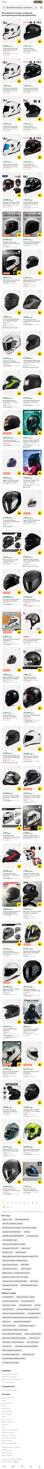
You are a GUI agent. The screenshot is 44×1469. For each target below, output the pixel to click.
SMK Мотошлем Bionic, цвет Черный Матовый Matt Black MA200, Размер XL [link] (11, 756)
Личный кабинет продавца (10, 1374)
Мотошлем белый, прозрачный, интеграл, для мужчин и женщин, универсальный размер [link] (11, 836)
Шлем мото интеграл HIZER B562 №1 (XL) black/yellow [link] (31, 952)
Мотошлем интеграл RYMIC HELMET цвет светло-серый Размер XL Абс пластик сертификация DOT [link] (11, 203)
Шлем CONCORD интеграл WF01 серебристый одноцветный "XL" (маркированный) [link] (31, 520)
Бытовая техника (7, 1403)
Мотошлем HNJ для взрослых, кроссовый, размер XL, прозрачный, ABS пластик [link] (12, 716)
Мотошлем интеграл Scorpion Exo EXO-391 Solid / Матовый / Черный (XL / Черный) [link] (32, 600)
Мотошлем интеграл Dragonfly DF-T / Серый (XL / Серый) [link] (32, 320)
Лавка (13, 1466)
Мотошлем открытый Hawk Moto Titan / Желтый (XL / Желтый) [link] (31, 1150)
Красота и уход (6, 1419)
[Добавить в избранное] (19, 20)
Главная (4, 1466)
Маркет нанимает (7, 1453)
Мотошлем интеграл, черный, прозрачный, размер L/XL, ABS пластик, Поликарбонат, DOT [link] (31, 677)
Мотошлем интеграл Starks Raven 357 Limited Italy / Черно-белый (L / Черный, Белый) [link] (11, 600)
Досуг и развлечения (8, 1398)
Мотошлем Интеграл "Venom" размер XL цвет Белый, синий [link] (30, 1189)
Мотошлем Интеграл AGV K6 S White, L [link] (31, 1072)
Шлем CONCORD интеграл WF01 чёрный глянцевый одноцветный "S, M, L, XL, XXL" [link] (11, 677)
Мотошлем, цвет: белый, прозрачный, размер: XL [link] (10, 49)
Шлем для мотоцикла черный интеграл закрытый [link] (11, 242)
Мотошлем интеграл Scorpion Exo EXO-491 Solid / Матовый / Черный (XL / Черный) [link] (11, 440)
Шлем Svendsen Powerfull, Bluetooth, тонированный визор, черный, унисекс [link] (31, 440)
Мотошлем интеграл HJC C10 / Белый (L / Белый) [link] (31, 756)
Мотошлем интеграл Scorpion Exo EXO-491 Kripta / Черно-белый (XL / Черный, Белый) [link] (11, 361)
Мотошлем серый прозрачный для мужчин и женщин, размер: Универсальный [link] (11, 952)
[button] (41, 7)
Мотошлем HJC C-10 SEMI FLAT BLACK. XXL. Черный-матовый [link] (31, 1110)
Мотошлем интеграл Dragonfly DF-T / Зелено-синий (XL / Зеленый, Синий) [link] (10, 401)
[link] (7, 1219)
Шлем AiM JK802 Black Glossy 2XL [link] (10, 1029)
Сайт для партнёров (8, 1382)
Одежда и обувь (7, 1411)
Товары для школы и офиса (10, 1430)
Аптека (4, 1416)
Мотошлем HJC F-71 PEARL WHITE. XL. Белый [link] (11, 990)
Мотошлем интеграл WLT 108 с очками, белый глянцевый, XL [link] (10, 1072)
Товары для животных (8, 1435)
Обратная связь (6, 1450)
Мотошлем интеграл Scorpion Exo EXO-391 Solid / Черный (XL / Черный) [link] (11, 520)
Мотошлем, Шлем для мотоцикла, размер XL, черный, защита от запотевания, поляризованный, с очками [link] (11, 1110)
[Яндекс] (15, 1462)
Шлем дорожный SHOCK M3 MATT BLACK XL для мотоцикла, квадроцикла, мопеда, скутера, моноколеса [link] (32, 280)
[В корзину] (19, 41)
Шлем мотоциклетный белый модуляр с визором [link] (31, 836)
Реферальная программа (9, 1390)
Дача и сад (5, 1424)
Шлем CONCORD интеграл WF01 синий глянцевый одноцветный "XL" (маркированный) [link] (11, 481)
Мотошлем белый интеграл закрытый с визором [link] (11, 280)
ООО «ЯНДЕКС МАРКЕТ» (14, 1459)
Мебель (4, 1400)
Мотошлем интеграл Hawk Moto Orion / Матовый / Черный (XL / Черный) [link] (31, 401)
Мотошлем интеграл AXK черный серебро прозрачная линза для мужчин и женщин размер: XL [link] (11, 560)
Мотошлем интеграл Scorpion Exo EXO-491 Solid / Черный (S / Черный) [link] (32, 990)
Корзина (30, 1466)
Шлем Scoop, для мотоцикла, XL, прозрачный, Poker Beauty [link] (32, 639)
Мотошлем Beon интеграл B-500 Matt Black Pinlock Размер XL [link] (11, 912)
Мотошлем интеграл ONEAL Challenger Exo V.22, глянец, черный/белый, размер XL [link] (32, 796)
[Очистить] (36, 7)
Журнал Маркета (7, 1455)
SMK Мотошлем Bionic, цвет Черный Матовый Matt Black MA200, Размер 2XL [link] (32, 361)
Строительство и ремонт (9, 1438)
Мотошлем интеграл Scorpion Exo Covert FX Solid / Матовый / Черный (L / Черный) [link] (11, 1189)
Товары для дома (7, 1414)
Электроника (6, 1408)
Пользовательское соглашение (11, 1447)
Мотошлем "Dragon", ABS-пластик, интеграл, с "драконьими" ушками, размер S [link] (31, 481)
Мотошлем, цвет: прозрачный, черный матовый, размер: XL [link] (29, 49)
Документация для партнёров (11, 1379)
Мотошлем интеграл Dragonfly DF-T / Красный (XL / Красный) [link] (11, 874)
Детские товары (7, 1440)
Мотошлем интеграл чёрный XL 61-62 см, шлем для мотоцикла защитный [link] (32, 912)
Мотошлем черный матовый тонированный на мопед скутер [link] (32, 242)
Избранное (22, 1466)
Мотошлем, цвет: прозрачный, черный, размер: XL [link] (30, 126)
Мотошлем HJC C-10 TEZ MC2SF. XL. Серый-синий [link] (10, 1150)
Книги (3, 1427)
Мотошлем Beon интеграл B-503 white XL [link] (11, 639)
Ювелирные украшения (9, 1443)
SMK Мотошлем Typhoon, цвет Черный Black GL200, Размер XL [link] (31, 560)
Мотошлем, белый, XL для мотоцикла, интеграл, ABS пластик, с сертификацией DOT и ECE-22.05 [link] (31, 874)
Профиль (39, 1466)
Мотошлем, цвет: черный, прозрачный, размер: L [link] (31, 1029)
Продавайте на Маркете (9, 1377)
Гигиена (4, 1406)
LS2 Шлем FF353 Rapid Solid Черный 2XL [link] (31, 716)
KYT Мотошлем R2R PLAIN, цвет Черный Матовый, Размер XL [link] (11, 320)
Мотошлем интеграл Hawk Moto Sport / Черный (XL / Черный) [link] (11, 796)
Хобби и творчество (8, 1422)
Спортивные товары (8, 1432)
